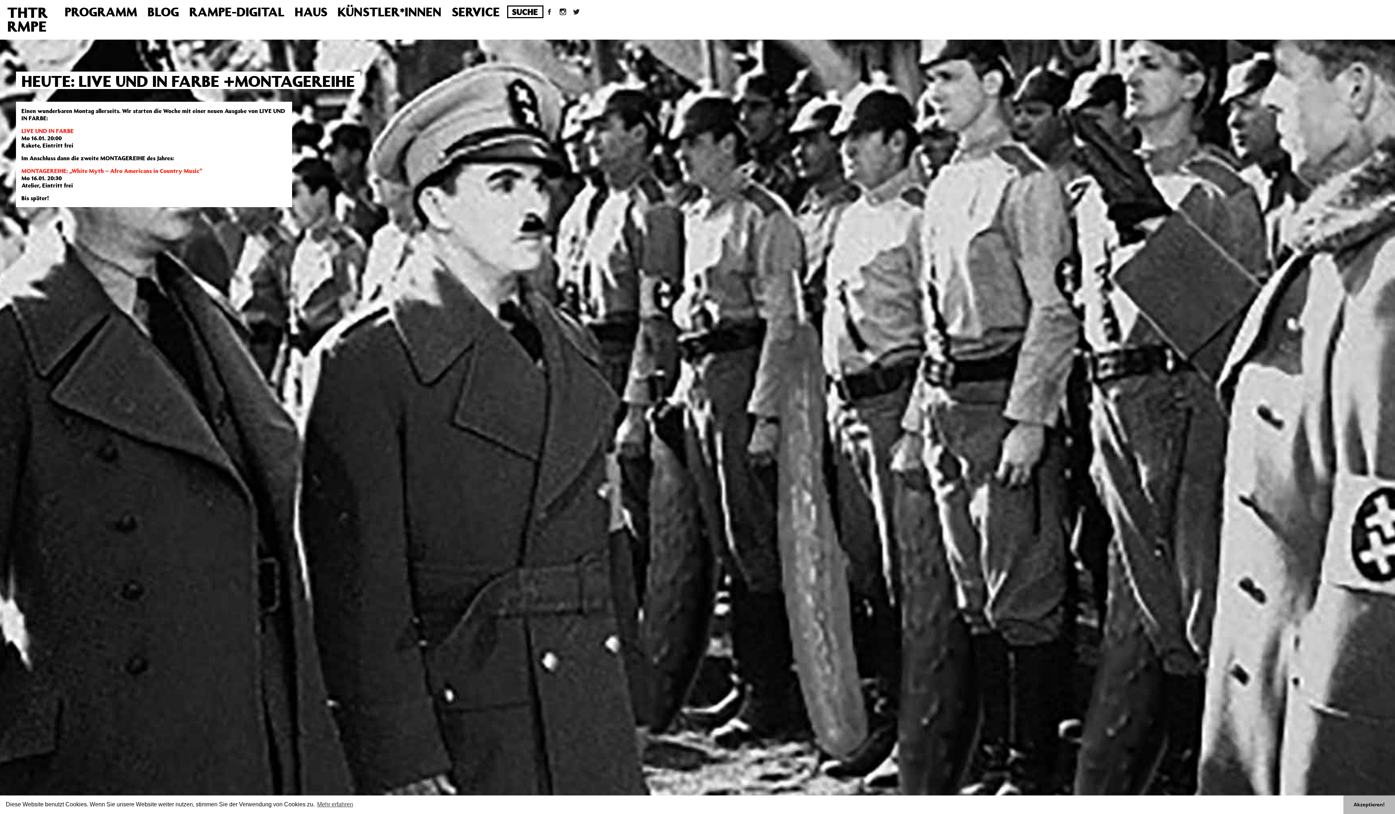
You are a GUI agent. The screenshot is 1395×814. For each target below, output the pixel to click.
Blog (163, 12)
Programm (101, 12)
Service (476, 12)
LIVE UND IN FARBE (47, 130)
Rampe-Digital (236, 12)
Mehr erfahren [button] (335, 804)
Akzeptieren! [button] (1369, 804)
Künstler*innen (389, 12)
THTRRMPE (27, 19)
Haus (311, 12)
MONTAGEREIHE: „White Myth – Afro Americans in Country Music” (111, 170)
